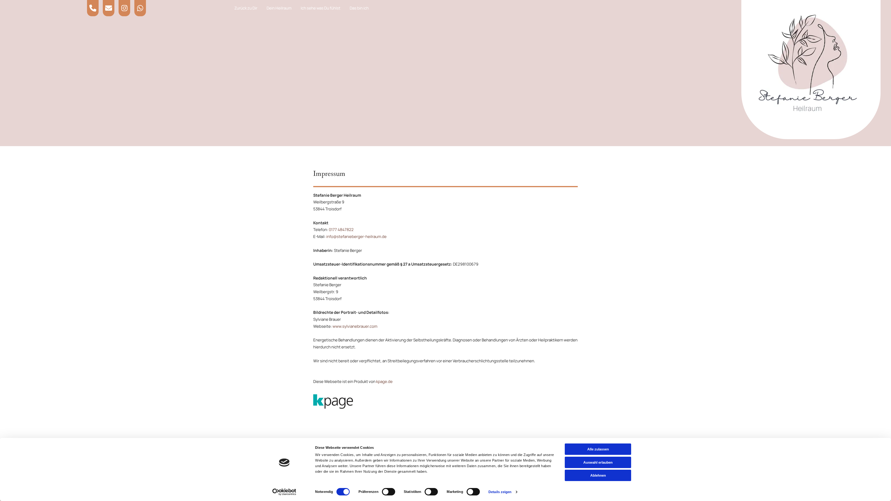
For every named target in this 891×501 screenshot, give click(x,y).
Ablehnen (598, 475)
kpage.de (384, 381)
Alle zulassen (598, 449)
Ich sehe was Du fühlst (320, 8)
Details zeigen (499, 492)
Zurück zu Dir (245, 8)
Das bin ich (359, 8)
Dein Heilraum (279, 8)
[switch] (388, 491)
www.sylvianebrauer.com (355, 326)
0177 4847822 (341, 229)
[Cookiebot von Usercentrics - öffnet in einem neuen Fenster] (284, 491)
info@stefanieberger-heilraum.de (356, 236)
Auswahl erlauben (598, 462)
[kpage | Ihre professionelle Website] (445, 401)
